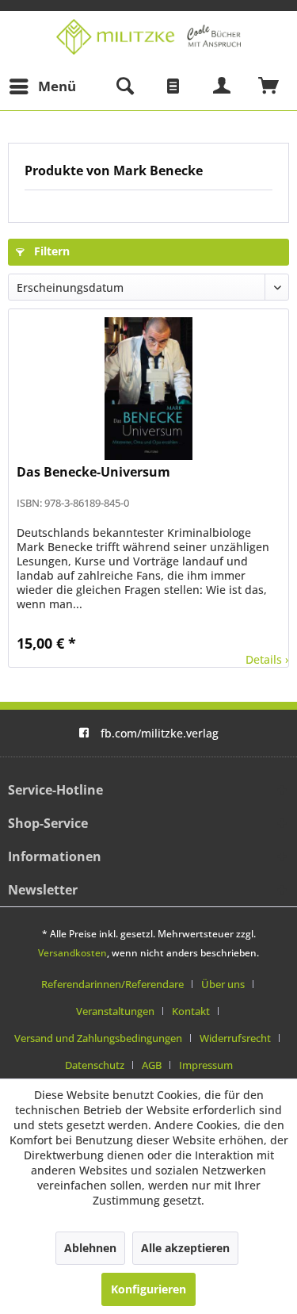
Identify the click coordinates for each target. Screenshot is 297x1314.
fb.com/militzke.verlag (160, 733)
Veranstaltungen (115, 1011)
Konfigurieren (148, 1289)
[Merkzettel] (173, 86)
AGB (152, 1065)
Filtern (50, 251)
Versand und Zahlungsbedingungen (98, 1038)
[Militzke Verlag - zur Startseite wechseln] (148, 37)
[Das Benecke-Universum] (148, 388)
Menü (57, 86)
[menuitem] (42, 86)
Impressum (206, 1065)
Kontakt (191, 1011)
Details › (267, 659)
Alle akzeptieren (185, 1247)
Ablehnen (90, 1247)
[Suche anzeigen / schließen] (124, 86)
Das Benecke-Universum (93, 472)
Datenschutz (94, 1065)
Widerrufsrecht (235, 1038)
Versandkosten (72, 953)
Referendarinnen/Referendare (112, 984)
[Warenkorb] (269, 86)
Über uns (223, 984)
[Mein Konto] (222, 86)
